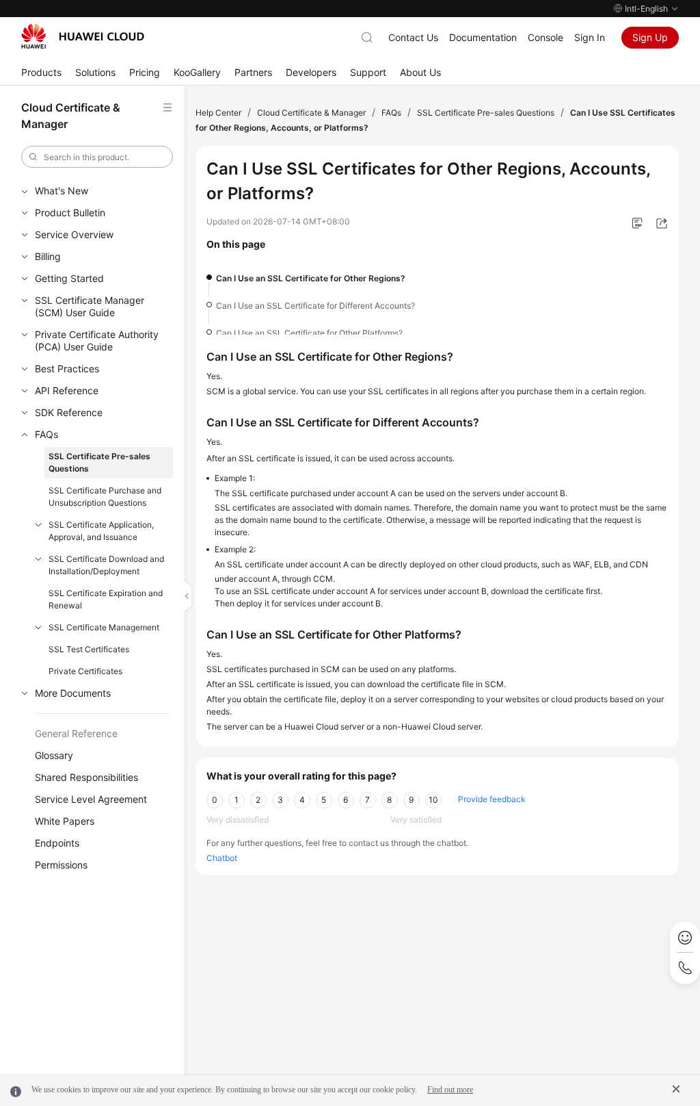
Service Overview (74, 234)
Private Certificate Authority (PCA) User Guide (97, 340)
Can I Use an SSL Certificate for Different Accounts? (315, 305)
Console (545, 37)
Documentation (483, 37)
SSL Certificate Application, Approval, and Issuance (101, 530)
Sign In (589, 37)
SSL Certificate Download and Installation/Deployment (106, 565)
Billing (48, 256)
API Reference (66, 390)
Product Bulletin (70, 212)
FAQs (46, 434)
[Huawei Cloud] (82, 36)
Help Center (218, 112)
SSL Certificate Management (104, 627)
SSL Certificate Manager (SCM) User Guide (89, 306)
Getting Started (69, 278)
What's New (61, 190)
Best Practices (67, 368)
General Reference (76, 733)
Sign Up (650, 37)
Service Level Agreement (91, 799)
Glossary (54, 755)
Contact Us (413, 37)
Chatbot (221, 858)
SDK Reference (69, 412)
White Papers (64, 821)
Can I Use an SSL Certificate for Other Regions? (310, 278)
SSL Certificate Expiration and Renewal (106, 599)
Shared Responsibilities (86, 777)
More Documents (73, 693)
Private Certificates (85, 671)
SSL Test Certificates (89, 649)
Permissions (61, 865)
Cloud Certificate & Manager (311, 112)
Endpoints (57, 843)
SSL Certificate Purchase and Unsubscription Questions (105, 496)
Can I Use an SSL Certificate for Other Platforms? (309, 333)
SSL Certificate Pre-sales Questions (99, 462)
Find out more (450, 1089)
